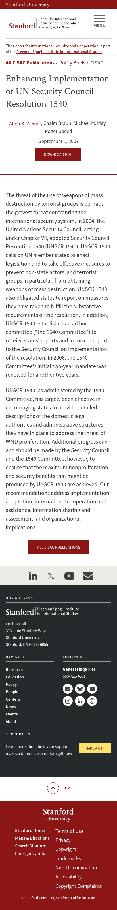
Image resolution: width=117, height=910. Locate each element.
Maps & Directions (32, 838)
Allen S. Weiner (25, 123)
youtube (69, 576)
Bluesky (80, 689)
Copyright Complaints (78, 886)
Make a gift (95, 748)
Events (12, 714)
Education (15, 677)
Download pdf (58, 154)
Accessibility (68, 876)
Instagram (68, 701)
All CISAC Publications (30, 62)
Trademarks (68, 858)
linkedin (33, 576)
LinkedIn (80, 701)
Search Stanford (31, 845)
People (12, 691)
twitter (51, 576)
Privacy (62, 840)
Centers (13, 699)
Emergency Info (30, 853)
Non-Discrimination (76, 867)
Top (66, 788)
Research (14, 669)
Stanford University (27, 4)
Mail (68, 689)
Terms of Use (69, 831)
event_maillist (87, 576)
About (11, 721)
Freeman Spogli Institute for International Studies (59, 51)
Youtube (92, 689)
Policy (11, 684)
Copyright (65, 849)
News (11, 706)
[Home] (47, 23)
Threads (92, 701)
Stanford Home (30, 830)
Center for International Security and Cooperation (56, 45)
